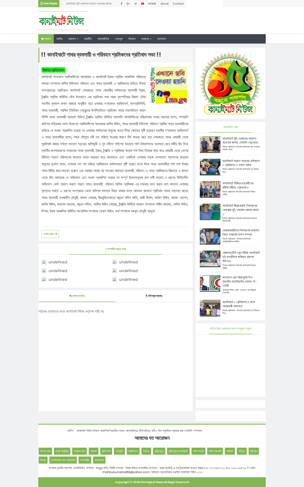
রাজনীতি (88, 39)
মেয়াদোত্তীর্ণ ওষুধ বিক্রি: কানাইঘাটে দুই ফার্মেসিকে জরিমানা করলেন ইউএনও (241, 256)
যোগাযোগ (161, 39)
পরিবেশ (229, 451)
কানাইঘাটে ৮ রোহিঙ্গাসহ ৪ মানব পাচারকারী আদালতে (239, 304)
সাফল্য (146, 451)
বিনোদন (131, 39)
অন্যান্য (145, 39)
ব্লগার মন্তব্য (78, 296)
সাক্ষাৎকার (99, 460)
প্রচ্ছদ (47, 39)
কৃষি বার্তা (106, 451)
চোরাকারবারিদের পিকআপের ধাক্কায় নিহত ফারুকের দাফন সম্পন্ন (241, 232)
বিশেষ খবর (45, 451)
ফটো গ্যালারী (215, 451)
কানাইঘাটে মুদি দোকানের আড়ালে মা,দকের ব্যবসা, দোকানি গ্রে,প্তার (89, 4)
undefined (58, 262)
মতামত (93, 451)
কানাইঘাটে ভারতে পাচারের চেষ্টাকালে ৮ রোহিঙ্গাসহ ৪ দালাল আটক (241, 163)
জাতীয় (59, 39)
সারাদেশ (72, 39)
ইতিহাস (253, 451)
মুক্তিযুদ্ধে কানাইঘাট (178, 451)
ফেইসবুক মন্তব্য (155, 296)
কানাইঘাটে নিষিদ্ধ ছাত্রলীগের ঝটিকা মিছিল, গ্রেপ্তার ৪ (238, 185)
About (164, 4)
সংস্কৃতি (119, 451)
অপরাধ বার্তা (79, 451)
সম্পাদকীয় (85, 460)
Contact (178, 4)
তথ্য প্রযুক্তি (62, 451)
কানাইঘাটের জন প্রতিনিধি (63, 460)
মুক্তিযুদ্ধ (159, 451)
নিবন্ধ (43, 460)
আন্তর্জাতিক (103, 39)
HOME (152, 4)
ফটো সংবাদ (198, 451)
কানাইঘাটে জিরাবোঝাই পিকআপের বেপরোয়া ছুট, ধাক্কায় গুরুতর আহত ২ (241, 209)
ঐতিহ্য (241, 451)
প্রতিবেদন (133, 451)
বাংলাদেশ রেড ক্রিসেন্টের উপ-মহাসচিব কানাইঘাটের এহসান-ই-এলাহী (240, 281)
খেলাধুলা (119, 39)
